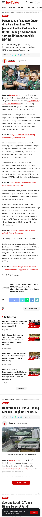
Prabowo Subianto (17, 292)
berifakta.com (14, 95)
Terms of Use (14, 513)
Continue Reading (21, 483)
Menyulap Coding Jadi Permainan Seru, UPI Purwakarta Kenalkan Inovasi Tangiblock (14, 323)
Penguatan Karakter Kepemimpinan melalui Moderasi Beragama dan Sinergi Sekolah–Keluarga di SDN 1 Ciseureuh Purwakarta (14, 374)
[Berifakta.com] (12, 2)
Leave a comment (33, 308)
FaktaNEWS (11, 61)
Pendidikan (34, 374)
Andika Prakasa (16, 284)
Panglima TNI (26, 289)
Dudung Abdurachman (30, 284)
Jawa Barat (34, 338)
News (5, 16)
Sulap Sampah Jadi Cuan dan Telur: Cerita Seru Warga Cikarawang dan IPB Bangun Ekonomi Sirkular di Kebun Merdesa (12, 340)
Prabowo (35, 289)
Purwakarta (34, 326)
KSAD (12, 287)
